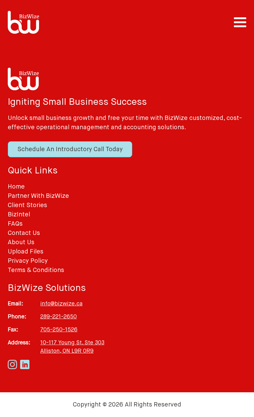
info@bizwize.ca (61, 303)
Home (16, 186)
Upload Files (25, 251)
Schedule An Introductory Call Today (70, 149)
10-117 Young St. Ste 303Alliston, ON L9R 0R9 (72, 346)
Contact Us (24, 232)
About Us (21, 242)
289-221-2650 (58, 316)
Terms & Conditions (36, 270)
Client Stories (27, 205)
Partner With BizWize (38, 195)
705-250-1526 (58, 329)
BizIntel (19, 214)
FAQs (15, 223)
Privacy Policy (28, 260)
